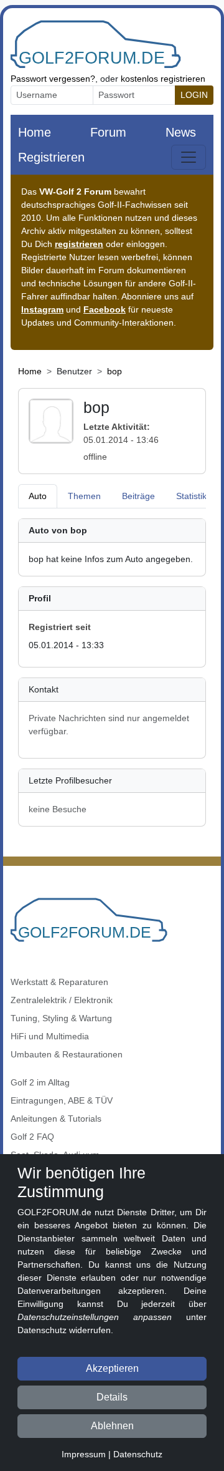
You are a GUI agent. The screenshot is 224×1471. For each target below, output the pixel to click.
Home (34, 132)
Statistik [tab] (191, 496)
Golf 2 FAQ (32, 1137)
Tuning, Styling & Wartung (61, 1018)
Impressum (84, 1454)
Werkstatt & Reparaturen (59, 982)
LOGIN (194, 95)
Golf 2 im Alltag (40, 1082)
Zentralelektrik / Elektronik (62, 1000)
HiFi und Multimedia (50, 1036)
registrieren (79, 244)
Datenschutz (137, 1454)
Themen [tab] (84, 496)
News (181, 132)
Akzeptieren (112, 1368)
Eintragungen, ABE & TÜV (62, 1100)
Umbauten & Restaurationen (67, 1054)
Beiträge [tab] (138, 496)
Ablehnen (112, 1425)
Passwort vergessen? (53, 79)
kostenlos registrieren (163, 79)
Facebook (104, 309)
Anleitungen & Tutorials (56, 1119)
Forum (108, 132)
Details (112, 1397)
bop (114, 371)
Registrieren (51, 157)
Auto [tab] (38, 496)
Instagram (42, 309)
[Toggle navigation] (188, 157)
